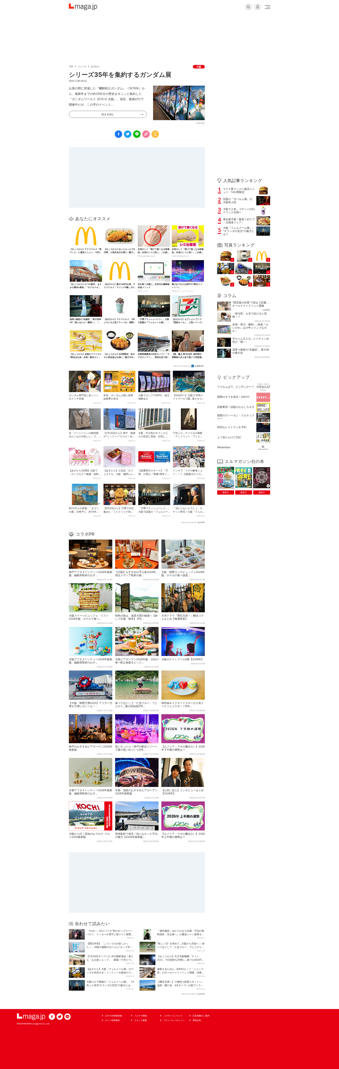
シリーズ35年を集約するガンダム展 (120, 74)
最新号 (225, 492)
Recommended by (182, 366)
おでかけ (95, 66)
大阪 (198, 66)
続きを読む (108, 114)
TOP (71, 66)
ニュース (82, 66)
